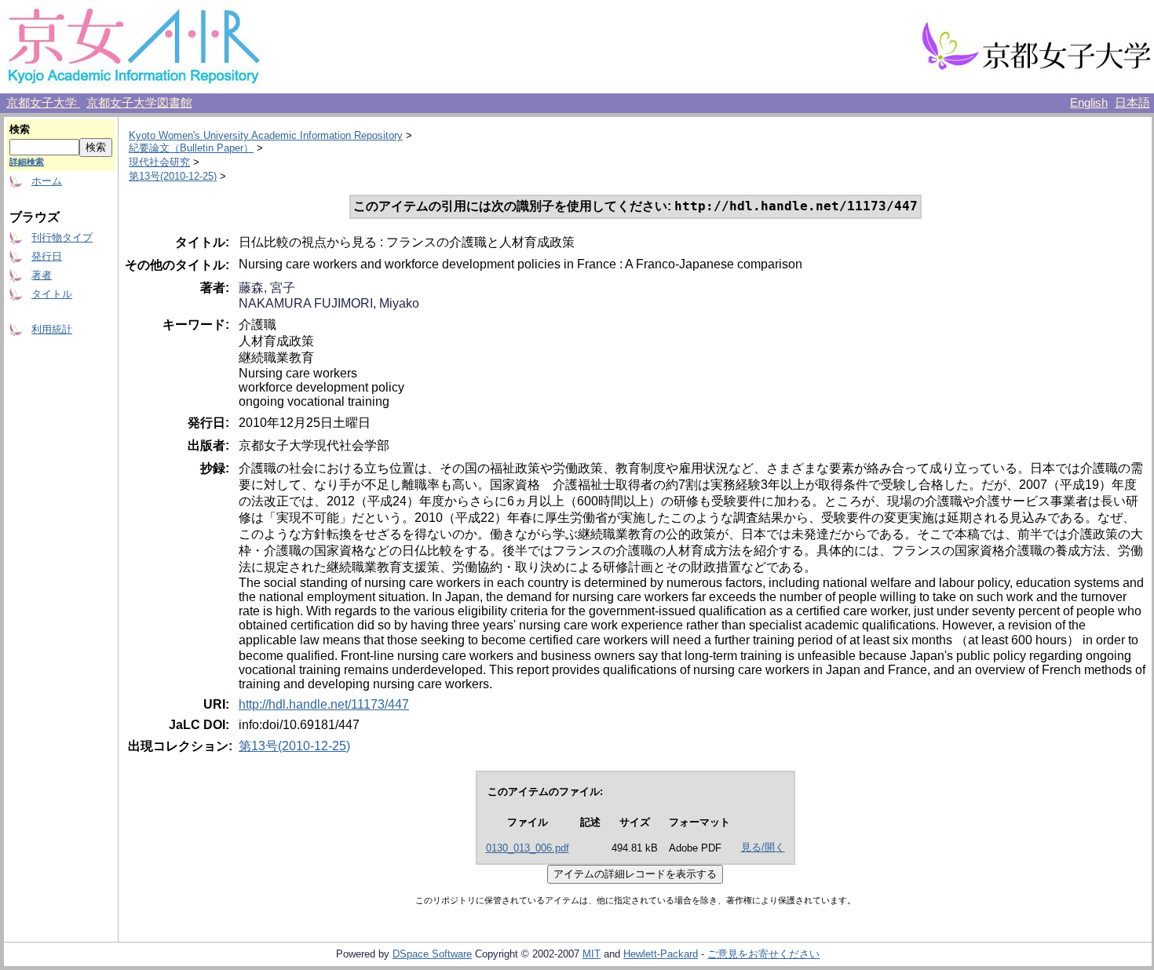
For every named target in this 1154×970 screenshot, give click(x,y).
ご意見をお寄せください (763, 954)
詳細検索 (26, 161)
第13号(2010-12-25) (173, 176)
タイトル (51, 294)
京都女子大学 (43, 103)
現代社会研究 (159, 162)
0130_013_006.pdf (527, 848)
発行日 (46, 256)
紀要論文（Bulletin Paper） (191, 148)
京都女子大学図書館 (139, 103)
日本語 (1132, 103)
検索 (19, 129)
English (1089, 103)
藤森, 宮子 (267, 287)
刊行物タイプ (62, 237)
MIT (591, 954)
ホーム (46, 181)
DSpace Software (432, 954)
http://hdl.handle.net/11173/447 (324, 704)
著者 (41, 275)
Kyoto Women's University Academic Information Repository (266, 135)
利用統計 (51, 329)
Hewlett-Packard (660, 954)
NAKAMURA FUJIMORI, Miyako (329, 303)
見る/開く (763, 847)
